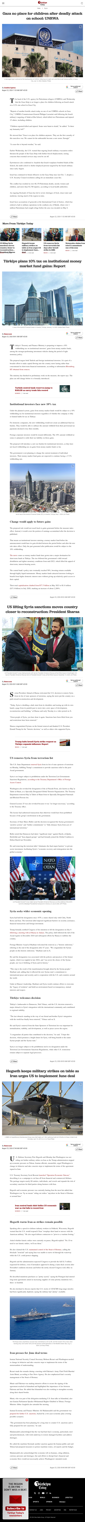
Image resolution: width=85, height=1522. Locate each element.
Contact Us (33, 1509)
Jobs (41, 1509)
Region (46, 8)
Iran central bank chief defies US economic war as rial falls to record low (35, 1206)
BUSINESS (55, 1497)
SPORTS (36, 1501)
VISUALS (62, 1502)
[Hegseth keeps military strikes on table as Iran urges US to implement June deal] (31, 234)
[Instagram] (39, 1493)
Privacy (48, 1509)
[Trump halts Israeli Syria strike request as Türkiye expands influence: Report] (65, 742)
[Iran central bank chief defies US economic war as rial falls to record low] (65, 1206)
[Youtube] (43, 1493)
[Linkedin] (50, 1493)
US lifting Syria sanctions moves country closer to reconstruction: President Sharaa (7, 247)
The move (14, 555)
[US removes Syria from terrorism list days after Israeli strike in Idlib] (53, 234)
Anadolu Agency (10, 88)
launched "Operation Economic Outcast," (54, 1175)
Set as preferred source (75, 86)
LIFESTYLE (69, 1497)
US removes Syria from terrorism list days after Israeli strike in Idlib (52, 246)
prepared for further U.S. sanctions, (23, 1413)
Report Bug (73, 1509)
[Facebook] (46, 1493)
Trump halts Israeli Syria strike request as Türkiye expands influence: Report (35, 742)
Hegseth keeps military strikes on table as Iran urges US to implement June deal (31, 247)
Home (38, 8)
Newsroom (8, 334)
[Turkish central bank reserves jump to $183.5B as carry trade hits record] (65, 388)
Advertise (57, 1509)
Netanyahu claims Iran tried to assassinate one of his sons (75, 245)
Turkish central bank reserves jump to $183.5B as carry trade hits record (33, 389)
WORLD (42, 1497)
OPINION (49, 1501)
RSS (65, 1509)
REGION (29, 1497)
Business (17, 393)
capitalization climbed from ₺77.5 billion (33, 585)
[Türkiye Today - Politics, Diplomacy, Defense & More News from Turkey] (42, 3)
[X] (35, 1493)
